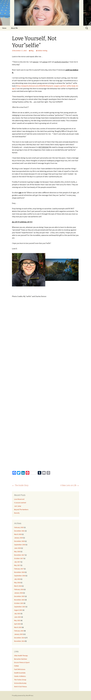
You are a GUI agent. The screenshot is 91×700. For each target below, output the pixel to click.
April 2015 (17, 624)
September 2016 (19, 576)
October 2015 (18, 603)
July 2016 (17, 579)
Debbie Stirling (42, 51)
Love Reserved (19, 499)
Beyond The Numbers (21, 509)
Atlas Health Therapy (21, 656)
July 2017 (17, 562)
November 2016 (19, 572)
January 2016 (18, 593)
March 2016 (18, 586)
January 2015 (18, 634)
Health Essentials (20, 673)
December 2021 (19, 531)
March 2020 (18, 534)
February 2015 (19, 631)
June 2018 (17, 548)
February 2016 (19, 589)
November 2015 (19, 600)
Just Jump (17, 506)
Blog (32, 51)
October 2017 (18, 558)
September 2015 (19, 607)
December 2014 (19, 638)
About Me (14, 28)
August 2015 (18, 610)
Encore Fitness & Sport (22, 662)
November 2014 (19, 641)
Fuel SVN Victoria (19, 669)
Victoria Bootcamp (20, 683)
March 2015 (18, 627)
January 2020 (18, 538)
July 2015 (17, 614)
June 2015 (17, 617)
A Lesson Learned (20, 503)
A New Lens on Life (69, 485)
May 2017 (17, 565)
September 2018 (19, 545)
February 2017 (19, 569)
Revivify (17, 513)
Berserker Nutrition (20, 659)
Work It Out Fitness (20, 687)
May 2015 (17, 620)
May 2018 (17, 552)
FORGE (16, 666)
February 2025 (19, 527)
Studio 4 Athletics (20, 676)
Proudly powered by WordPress (22, 695)
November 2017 (19, 555)
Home (4, 28)
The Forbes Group (20, 680)
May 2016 (17, 583)
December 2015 (19, 596)
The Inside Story (20, 485)
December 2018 (19, 541)
